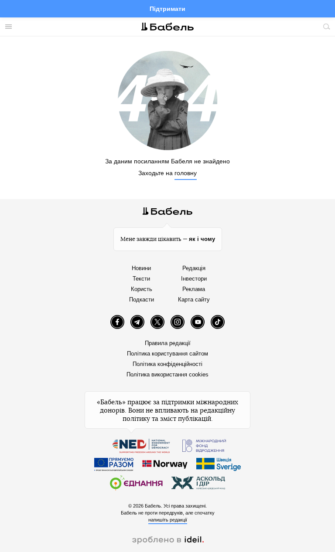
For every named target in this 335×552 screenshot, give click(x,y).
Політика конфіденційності (167, 364)
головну (185, 172)
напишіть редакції (167, 519)
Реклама (193, 289)
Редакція (193, 268)
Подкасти (141, 299)
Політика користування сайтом (167, 353)
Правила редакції (168, 343)
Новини (141, 268)
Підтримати (167, 8)
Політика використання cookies (167, 374)
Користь (141, 289)
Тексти (141, 278)
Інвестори (194, 278)
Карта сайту (194, 299)
